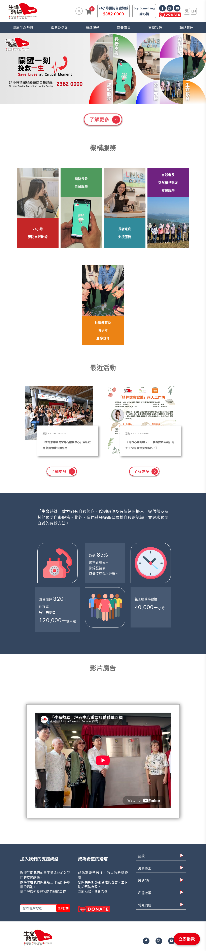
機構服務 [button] (93, 28)
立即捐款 (187, 939)
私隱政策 (144, 893)
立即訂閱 (63, 908)
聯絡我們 (144, 881)
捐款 (141, 856)
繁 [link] (187, 11)
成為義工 (144, 868)
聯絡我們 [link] (186, 28)
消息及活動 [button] (59, 28)
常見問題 (144, 905)
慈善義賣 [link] (124, 28)
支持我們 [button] (155, 28)
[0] (89, 12)
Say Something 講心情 (144, 11)
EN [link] (193, 11)
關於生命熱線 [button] (23, 28)
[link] (23, 11)
